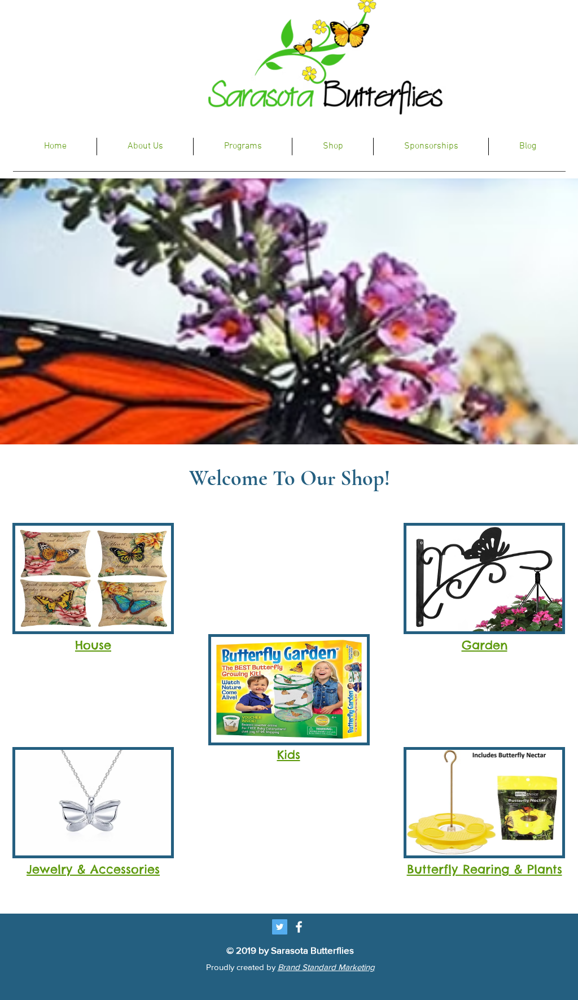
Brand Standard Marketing (326, 967)
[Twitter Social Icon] (279, 927)
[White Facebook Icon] (298, 927)
